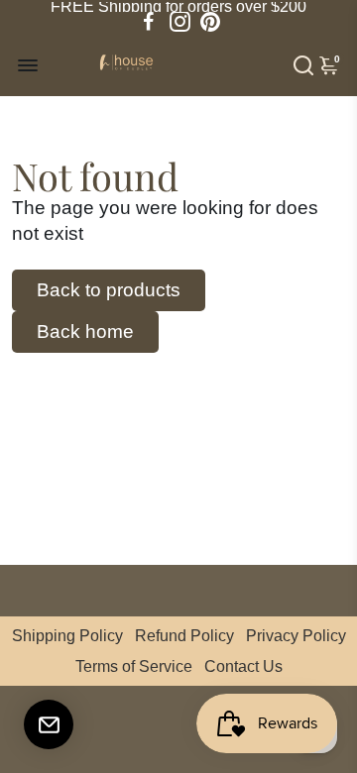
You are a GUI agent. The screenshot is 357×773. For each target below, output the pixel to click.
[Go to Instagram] (180, 22)
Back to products (108, 289)
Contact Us (243, 666)
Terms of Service (133, 666)
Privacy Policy (296, 635)
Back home (85, 331)
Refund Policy (184, 635)
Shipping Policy (67, 635)
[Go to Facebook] (149, 22)
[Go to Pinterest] (210, 22)
